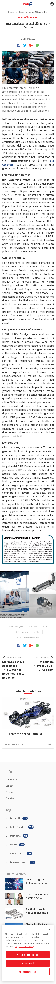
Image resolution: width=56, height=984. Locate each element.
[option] (28, 594)
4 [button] (26, 753)
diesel (34, 626)
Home (11, 12)
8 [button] (38, 753)
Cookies (9, 798)
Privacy (9, 792)
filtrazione (23, 632)
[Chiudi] (49, 929)
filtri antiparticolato (29, 637)
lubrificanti (21, 853)
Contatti (10, 786)
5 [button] (29, 753)
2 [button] (20, 753)
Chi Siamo (11, 779)
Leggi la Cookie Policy (24, 946)
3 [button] (23, 753)
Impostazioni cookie (27, 971)
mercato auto (23, 862)
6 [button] (32, 753)
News (21, 12)
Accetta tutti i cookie (27, 954)
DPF (46, 626)
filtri (38, 632)
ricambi (19, 818)
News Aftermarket (38, 12)
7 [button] (35, 753)
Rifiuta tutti (28, 963)
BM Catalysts (16, 626)
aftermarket (22, 827)
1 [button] (17, 753)
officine (19, 836)
